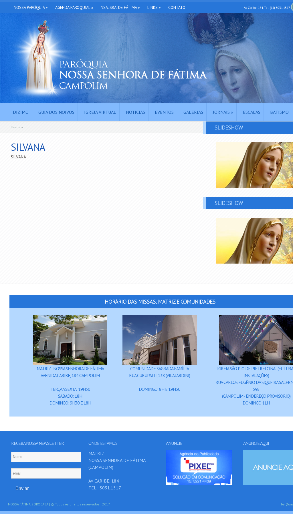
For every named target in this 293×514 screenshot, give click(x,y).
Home (15, 127)
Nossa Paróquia (31, 7)
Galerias (193, 112)
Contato (176, 7)
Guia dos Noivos (56, 112)
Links (154, 7)
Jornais (223, 112)
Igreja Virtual (100, 112)
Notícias (135, 112)
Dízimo (21, 112)
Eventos (164, 112)
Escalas (251, 112)
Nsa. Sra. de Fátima (120, 7)
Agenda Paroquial (74, 7)
